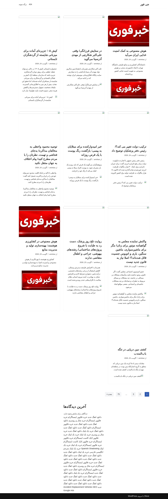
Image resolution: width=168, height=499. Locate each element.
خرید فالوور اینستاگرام (77, 417)
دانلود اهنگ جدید (94, 417)
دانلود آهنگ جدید (85, 428)
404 (30, 4)
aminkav (142, 59)
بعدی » (109, 394)
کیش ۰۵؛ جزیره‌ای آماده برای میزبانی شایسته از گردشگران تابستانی (40, 55)
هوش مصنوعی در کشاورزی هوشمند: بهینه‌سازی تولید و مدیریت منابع (41, 245)
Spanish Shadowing (90, 448)
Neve (147, 496)
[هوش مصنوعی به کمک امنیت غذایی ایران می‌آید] (128, 31)
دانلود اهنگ (98, 431)
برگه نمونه (23, 4)
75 (119, 394)
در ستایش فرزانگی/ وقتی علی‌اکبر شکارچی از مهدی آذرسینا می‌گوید (87, 55)
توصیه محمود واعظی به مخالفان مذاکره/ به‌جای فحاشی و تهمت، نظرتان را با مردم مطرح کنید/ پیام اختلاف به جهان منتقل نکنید (40, 155)
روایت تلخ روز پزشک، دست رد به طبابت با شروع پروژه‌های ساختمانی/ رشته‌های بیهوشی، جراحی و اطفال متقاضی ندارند (84, 249)
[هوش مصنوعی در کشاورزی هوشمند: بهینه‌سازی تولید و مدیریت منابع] (39, 221)
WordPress (132, 496)
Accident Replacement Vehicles (77, 487)
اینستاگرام (89, 473)
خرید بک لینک (87, 431)
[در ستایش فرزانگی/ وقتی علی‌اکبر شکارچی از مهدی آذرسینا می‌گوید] (84, 31)
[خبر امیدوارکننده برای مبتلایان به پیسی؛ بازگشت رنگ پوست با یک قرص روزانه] (84, 126)
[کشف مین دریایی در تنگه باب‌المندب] (128, 329)
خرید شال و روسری (77, 420)
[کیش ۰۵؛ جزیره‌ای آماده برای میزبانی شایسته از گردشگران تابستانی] (39, 31)
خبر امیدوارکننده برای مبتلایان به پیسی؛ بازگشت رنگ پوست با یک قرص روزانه (85, 150)
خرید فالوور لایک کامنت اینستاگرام (78, 441)
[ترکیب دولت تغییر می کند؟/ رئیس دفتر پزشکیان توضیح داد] (128, 126)
